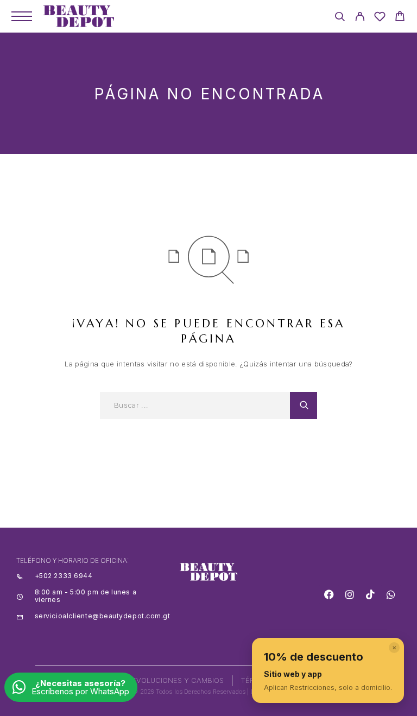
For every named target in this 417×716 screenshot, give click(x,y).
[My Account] (359, 18)
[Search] (339, 18)
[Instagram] (349, 594)
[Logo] (78, 16)
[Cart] (400, 17)
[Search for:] (195, 405)
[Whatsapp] (391, 594)
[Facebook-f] (329, 594)
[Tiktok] (370, 594)
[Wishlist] (380, 18)
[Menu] (21, 16)
